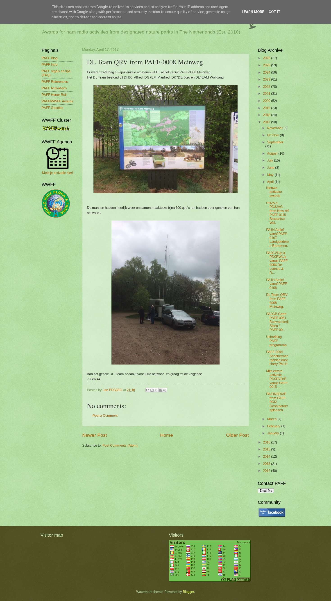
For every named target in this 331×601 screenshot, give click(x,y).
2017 (267, 122)
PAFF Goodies (52, 108)
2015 (267, 449)
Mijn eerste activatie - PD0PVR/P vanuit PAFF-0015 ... (277, 379)
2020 (267, 101)
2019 (267, 108)
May (270, 175)
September (275, 142)
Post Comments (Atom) (120, 445)
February (274, 426)
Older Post (237, 435)
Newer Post (94, 435)
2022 (267, 86)
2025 (267, 65)
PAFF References (55, 81)
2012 (267, 471)
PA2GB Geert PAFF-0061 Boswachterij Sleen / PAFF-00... (277, 322)
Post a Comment (105, 415)
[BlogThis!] (152, 390)
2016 (267, 442)
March (272, 419)
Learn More (253, 12)
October (273, 135)
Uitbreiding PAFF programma (276, 341)
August (272, 153)
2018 (267, 115)
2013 (267, 464)
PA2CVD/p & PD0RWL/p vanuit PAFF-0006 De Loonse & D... (277, 263)
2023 (267, 79)
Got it (274, 12)
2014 (267, 456)
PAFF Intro (49, 64)
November (275, 128)
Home (166, 435)
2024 (267, 72)
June (271, 167)
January (273, 433)
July (270, 160)
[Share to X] (156, 390)
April (270, 182)
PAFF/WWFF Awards (57, 101)
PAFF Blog (49, 58)
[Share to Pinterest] (165, 390)
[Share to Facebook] (160, 390)
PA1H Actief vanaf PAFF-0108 (277, 284)
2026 (267, 58)
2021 (267, 93)
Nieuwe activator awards (274, 192)
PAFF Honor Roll (54, 95)
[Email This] (147, 390)
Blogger (188, 592)
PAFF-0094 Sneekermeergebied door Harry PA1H (277, 358)
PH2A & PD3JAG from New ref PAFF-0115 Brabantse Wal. (277, 213)
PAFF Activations (54, 88)
